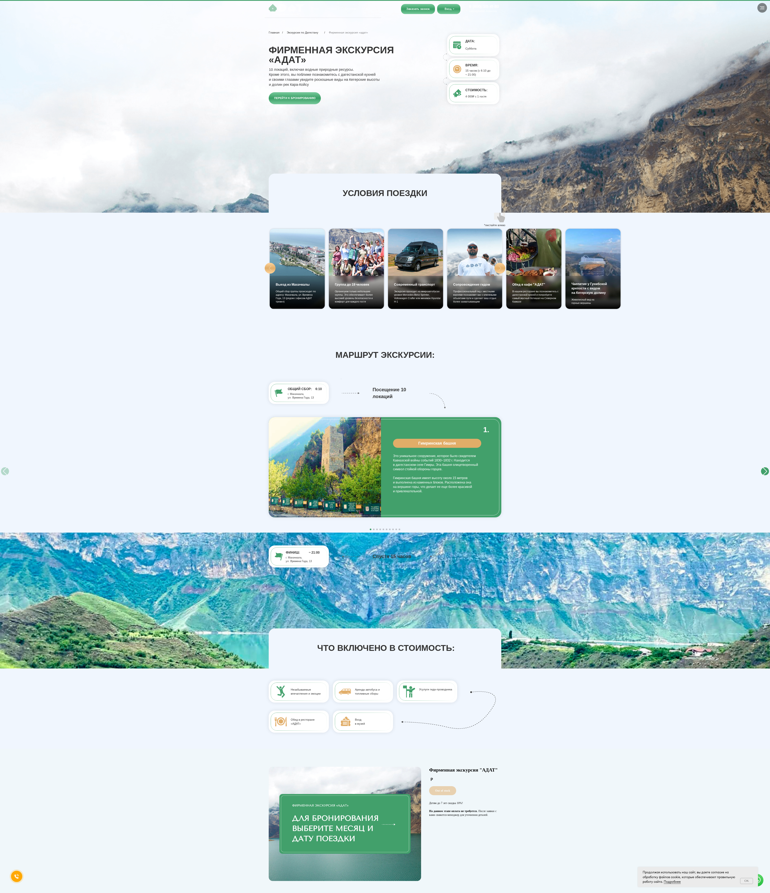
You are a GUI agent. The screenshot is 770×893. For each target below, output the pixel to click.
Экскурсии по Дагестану (302, 32)
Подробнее (672, 882)
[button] (418, 9)
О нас (315, 8)
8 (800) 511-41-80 (484, 6)
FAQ (366, 8)
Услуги (331, 8)
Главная (274, 32)
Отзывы (350, 8)
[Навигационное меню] (762, 7)
